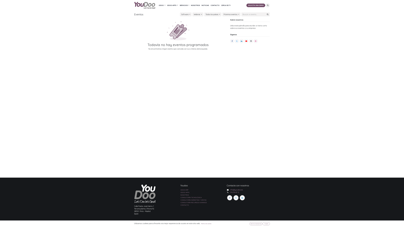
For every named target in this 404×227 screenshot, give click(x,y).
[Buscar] (267, 14)
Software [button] (185, 14)
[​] (229, 197)
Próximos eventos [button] (231, 14)
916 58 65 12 (234, 192)
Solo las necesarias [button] (256, 223)
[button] (268, 5)
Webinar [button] (197, 14)
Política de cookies (206, 223)
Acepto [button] (266, 223)
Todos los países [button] (212, 14)
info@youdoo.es (236, 190)
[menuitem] (162, 5)
